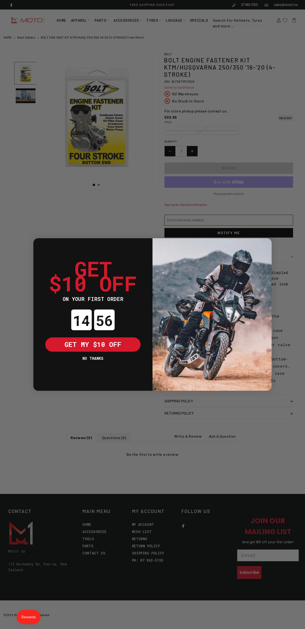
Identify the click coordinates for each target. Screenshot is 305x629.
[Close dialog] (40, 245)
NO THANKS (92, 358)
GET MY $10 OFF (93, 344)
